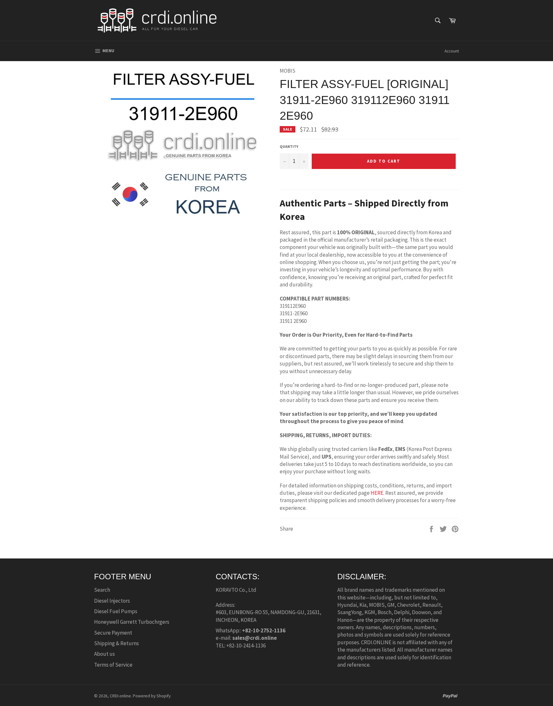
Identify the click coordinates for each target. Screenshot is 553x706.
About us (104, 653)
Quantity (289, 146)
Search (102, 589)
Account (452, 51)
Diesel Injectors (112, 600)
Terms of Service (113, 664)
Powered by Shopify (152, 696)
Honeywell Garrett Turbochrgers (131, 621)
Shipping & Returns (116, 643)
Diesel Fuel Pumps (115, 611)
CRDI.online (120, 696)
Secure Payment (113, 632)
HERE (377, 492)
